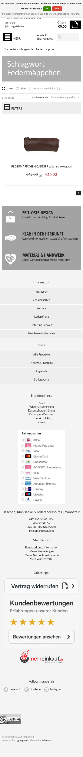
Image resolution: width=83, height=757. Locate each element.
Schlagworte (26, 49)
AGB (41, 403)
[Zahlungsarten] (41, 503)
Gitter (10, 88)
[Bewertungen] (41, 647)
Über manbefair (45, 39)
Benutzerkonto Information (41, 547)
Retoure (41, 308)
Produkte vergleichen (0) (46, 88)
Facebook (15, 689)
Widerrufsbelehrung (41, 407)
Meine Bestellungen (42, 551)
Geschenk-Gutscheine (41, 333)
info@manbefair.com (41, 531)
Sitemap (41, 422)
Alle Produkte (41, 354)
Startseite (10, 49)
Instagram (56, 689)
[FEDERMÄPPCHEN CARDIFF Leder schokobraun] (41, 158)
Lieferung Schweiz (41, 325)
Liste (23, 88)
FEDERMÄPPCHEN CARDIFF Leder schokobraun (41, 166)
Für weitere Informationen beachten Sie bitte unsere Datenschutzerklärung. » (42, 14)
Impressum (41, 291)
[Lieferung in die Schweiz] (41, 662)
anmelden (10, 22)
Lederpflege (41, 317)
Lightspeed (22, 740)
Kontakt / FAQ (41, 418)
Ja (47, 8)
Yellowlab (47, 740)
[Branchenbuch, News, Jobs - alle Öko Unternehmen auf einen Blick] (10, 722)
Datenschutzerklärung (41, 410)
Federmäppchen (45, 49)
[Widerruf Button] (41, 592)
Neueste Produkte (41, 363)
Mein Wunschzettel (41, 559)
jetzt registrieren (14, 26)
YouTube (35, 689)
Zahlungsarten (41, 300)
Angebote (42, 35)
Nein (57, 8)
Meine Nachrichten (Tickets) (42, 555)
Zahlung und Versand (41, 414)
